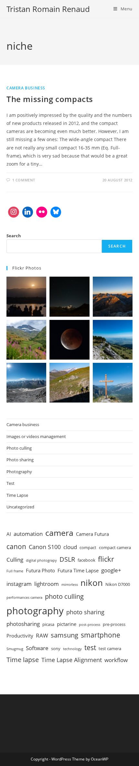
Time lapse (22, 659)
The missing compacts (49, 99)
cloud (70, 547)
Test (10, 483)
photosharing (23, 624)
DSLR (67, 559)
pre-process (114, 624)
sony (55, 648)
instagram (19, 583)
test (90, 647)
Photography (19, 472)
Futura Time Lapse (78, 570)
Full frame (14, 571)
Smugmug (14, 649)
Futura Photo (40, 570)
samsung (64, 634)
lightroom (46, 583)
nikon (91, 582)
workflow (116, 660)
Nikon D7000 (117, 584)
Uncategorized (20, 507)
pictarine (66, 624)
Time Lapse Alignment (71, 660)
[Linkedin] (28, 212)
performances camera (24, 597)
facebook (86, 560)
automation (28, 533)
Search (13, 236)
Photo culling (19, 448)
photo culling (64, 596)
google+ (111, 570)
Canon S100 (45, 547)
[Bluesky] (56, 212)
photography (35, 610)
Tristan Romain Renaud (48, 9)
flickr (106, 559)
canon (16, 546)
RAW (42, 635)
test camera (110, 648)
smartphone (100, 634)
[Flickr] (42, 212)
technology (72, 649)
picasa (48, 624)
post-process (89, 624)
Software (37, 648)
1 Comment (23, 180)
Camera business (25, 88)
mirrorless (69, 584)
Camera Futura (92, 534)
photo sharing (85, 612)
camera (59, 532)
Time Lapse (17, 495)
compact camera (115, 547)
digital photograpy (41, 560)
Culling (14, 559)
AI (8, 534)
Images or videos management (36, 436)
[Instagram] (13, 212)
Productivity (19, 635)
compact (88, 547)
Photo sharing (20, 460)
